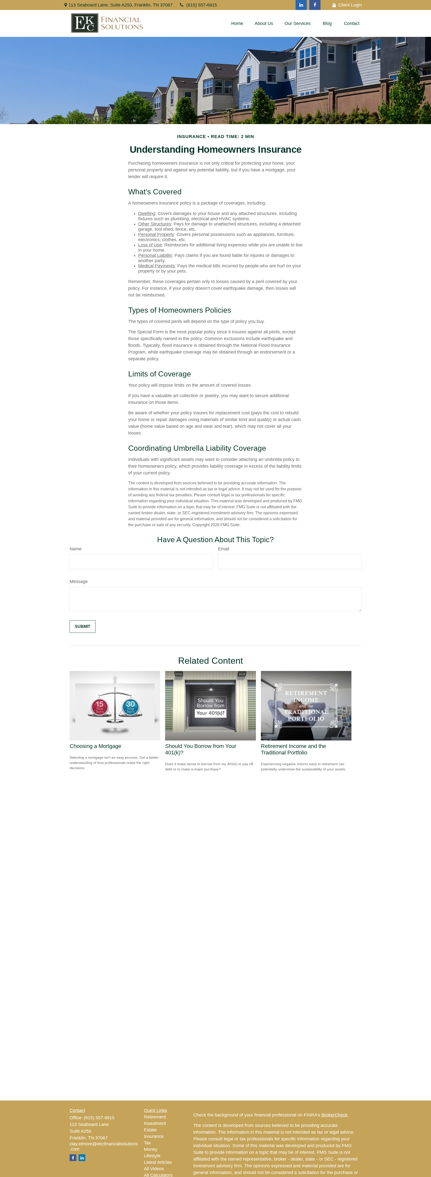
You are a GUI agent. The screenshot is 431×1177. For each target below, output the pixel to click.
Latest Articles (158, 1162)
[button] (237, 23)
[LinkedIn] (301, 5)
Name (76, 548)
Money (150, 1149)
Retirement (155, 1116)
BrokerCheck (334, 1114)
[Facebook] (315, 5)
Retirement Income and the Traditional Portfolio (293, 749)
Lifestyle (152, 1155)
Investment (155, 1123)
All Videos (154, 1168)
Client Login (350, 4)
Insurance (154, 1136)
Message (79, 581)
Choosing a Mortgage (95, 746)
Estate (150, 1129)
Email (223, 548)
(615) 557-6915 (201, 4)
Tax (147, 1142)
